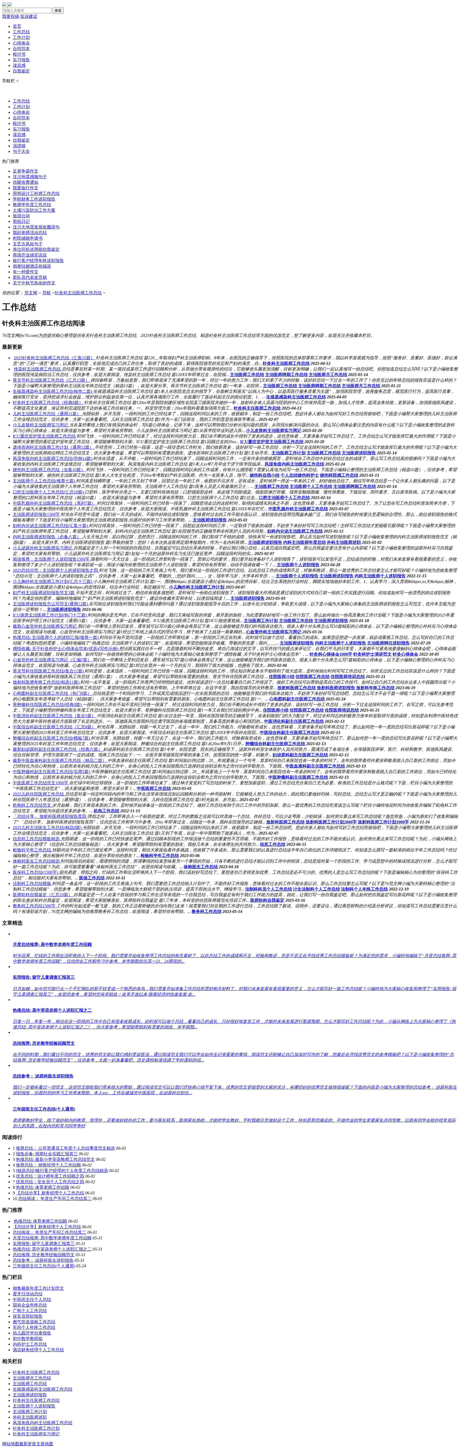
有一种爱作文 (25, 272)
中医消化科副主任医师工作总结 (294, 721)
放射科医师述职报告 (336, 687)
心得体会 (21, 43)
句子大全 (21, 151)
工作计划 (21, 37)
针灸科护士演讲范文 (372, 654)
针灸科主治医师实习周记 (36, 1434)
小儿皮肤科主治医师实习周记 (273, 430)
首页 (17, 26)
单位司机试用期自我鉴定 (36, 249)
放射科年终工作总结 (375, 687)
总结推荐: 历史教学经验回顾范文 (44, 1254)
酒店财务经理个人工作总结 (38, 1350)
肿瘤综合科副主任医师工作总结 (275, 743)
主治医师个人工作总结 (311, 486)
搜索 (58, 11)
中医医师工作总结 (154, 788)
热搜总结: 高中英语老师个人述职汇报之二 (52, 1249)
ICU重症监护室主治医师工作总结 (271, 441)
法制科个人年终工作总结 (364, 889)
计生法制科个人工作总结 (316, 889)
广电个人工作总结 (30, 1310)
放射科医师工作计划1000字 (383, 822)
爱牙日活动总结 (28, 1294)
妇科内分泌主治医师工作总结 (295, 531)
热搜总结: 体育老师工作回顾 (42, 1187)
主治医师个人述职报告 (298, 564)
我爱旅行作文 (25, 188)
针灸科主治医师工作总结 (78, 293)
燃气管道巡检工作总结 (34, 1322)
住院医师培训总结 (348, 676)
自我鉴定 (21, 71)
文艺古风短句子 (28, 244)
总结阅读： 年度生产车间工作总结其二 (55, 1198)
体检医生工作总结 (201, 866)
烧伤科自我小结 (265, 475)
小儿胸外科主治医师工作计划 (196, 587)
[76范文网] (7, 5)
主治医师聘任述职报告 (388, 643)
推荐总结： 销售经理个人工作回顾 (48, 1165)
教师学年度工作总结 (32, 204)
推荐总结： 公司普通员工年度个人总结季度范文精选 (65, 1148)
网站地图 (10, 1444)
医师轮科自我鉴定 (267, 900)
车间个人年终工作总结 (34, 1327)
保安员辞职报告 (28, 1316)
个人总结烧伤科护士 (300, 475)
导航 (46, 293)
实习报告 (21, 60)
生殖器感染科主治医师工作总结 (296, 397)
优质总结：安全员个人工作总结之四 (50, 1181)
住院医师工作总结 (312, 676)
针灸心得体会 (405, 654)
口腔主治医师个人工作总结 (284, 497)
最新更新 (27, 1444)
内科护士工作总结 (30, 1344)
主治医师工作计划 (289, 453)
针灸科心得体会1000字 (331, 654)
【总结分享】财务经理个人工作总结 (50, 1193)
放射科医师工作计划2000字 (331, 822)
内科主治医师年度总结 (304, 542)
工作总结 (21, 32)
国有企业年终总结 (30, 1305)
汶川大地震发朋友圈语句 (36, 227)
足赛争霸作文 (25, 171)
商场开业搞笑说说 (30, 255)
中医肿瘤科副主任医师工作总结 (298, 777)
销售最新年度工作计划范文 (38, 1288)
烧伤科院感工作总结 (339, 475)
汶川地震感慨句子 (30, 176)
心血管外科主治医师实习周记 (273, 632)
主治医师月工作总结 (328, 374)
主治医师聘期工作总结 (286, 374)
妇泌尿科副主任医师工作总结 (300, 755)
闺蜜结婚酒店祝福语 (32, 266)
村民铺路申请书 (28, 238)
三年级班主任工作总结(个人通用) (44, 1266)
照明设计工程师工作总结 (36, 193)
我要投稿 (10, 16)
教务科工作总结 (206, 911)
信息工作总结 (272, 844)
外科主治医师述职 (344, 542)
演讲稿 (19, 146)
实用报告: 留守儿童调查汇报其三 (44, 1243)
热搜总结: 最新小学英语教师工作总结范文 (55, 1159)
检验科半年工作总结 (160, 855)
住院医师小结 (281, 676)
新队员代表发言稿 (30, 277)
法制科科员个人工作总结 (268, 889)
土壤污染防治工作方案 (34, 210)
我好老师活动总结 (30, 232)
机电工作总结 (106, 811)
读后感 (19, 65)
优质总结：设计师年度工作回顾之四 (50, 1176)
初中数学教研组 (28, 1338)
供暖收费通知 (25, 182)
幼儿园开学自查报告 (32, 1333)
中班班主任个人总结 (32, 1299)
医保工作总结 (92, 878)
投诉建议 (28, 16)
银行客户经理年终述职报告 (38, 260)
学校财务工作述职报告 (34, 199)
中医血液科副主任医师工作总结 (315, 766)
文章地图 (44, 1444)
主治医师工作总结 (247, 374)
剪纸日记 (21, 221)
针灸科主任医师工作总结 (257, 408)
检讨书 (19, 54)
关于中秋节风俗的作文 (34, 283)
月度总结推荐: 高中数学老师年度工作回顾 (52, 1238)
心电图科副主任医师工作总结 (297, 699)
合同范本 (21, 48)
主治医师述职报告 (359, 453)
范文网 (30, 293)
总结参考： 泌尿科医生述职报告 (43, 1260)
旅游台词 (21, 216)
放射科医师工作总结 (296, 687)
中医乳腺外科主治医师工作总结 (298, 509)
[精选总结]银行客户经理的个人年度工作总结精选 (62, 1170)
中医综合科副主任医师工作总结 (289, 732)
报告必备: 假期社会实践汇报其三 (47, 1154)
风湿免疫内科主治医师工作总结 (294, 464)
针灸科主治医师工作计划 (36, 1428)
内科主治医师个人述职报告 (380, 576)
